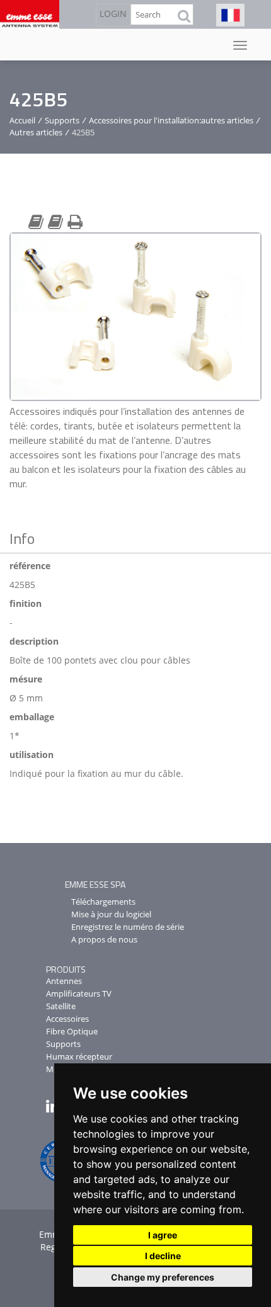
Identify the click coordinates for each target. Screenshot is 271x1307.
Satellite (61, 1006)
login (113, 14)
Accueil (22, 120)
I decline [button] (163, 1255)
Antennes (64, 981)
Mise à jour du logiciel (111, 914)
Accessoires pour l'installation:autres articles (171, 120)
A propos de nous (104, 939)
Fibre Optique (72, 1031)
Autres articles (35, 132)
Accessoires (67, 1018)
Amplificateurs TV (79, 993)
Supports (62, 120)
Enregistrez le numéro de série (127, 926)
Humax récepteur (79, 1056)
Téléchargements (103, 901)
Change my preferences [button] (162, 1277)
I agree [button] (162, 1235)
